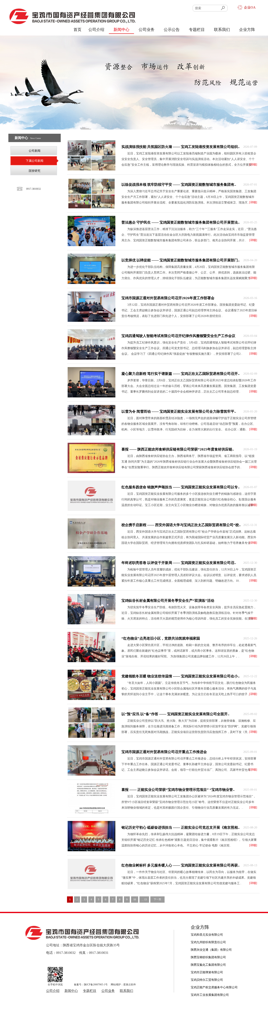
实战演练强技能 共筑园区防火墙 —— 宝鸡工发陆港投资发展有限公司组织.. (180, 147)
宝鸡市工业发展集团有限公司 (210, 987)
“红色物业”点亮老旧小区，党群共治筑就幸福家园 (160, 638)
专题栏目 (197, 29)
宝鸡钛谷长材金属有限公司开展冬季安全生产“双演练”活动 (167, 601)
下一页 (157, 899)
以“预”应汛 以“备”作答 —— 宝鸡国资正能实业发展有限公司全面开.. (175, 714)
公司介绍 (96, 29)
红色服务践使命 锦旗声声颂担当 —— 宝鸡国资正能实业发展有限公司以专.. (180, 487)
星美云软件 (129, 984)
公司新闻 (34, 150)
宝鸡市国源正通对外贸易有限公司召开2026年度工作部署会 (167, 298)
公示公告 (172, 29)
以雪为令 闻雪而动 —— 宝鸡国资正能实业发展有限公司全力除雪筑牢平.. (178, 412)
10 (134, 899)
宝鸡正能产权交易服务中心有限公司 (214, 979)
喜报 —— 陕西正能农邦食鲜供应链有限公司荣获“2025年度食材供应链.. (177, 449)
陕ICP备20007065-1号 (96, 984)
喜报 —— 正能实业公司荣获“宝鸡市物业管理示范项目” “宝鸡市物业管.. (177, 790)
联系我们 (222, 29)
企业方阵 (247, 29)
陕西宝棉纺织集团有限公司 (208, 949)
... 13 (144, 899)
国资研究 (34, 170)
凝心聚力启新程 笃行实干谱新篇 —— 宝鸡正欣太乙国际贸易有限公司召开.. (180, 374)
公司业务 (147, 29)
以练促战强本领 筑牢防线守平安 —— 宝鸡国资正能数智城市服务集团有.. (178, 185)
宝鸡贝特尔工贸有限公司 (207, 972)
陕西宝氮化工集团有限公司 (208, 957)
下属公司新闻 (34, 160)
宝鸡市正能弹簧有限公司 (207, 964)
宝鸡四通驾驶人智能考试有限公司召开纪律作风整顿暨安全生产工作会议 (178, 336)
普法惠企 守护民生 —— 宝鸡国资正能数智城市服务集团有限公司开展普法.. (180, 222)
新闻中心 (121, 29)
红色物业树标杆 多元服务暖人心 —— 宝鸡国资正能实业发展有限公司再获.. (180, 865)
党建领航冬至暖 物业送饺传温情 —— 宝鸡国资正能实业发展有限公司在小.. (180, 676)
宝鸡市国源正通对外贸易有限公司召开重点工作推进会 (164, 752)
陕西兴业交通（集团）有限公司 (211, 942)
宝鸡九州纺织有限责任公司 (208, 934)
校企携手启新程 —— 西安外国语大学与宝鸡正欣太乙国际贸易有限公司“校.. (181, 525)
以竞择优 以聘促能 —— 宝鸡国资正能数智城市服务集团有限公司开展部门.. (180, 260)
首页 (77, 29)
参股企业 (197, 995)
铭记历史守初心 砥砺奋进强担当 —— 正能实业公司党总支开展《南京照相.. (180, 828)
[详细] (253, 164)
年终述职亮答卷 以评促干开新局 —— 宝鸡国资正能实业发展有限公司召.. (178, 563)
